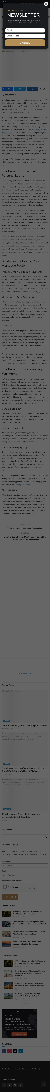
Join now (25, 42)
